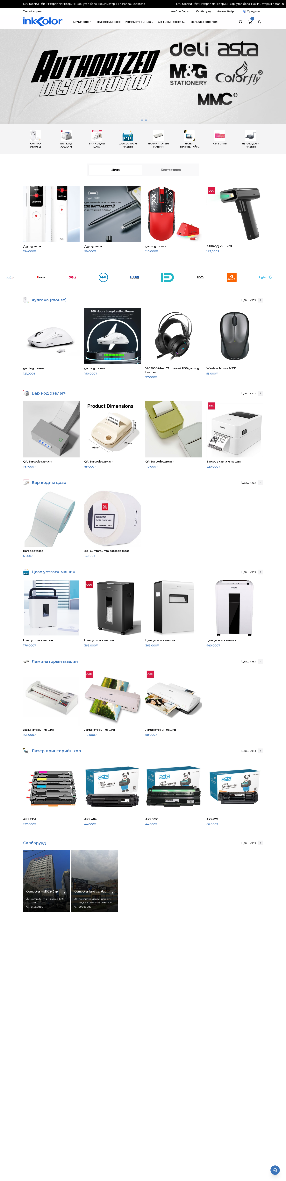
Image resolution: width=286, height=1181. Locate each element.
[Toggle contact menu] (275, 1170)
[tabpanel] (143, 220)
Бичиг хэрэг (82, 22)
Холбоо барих (180, 11)
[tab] (115, 170)
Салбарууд (203, 11)
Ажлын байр (225, 11)
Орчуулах (254, 11)
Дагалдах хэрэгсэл (204, 22)
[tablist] (143, 170)
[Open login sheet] (259, 21)
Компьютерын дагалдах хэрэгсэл (139, 22)
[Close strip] (283, 4)
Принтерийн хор (108, 22)
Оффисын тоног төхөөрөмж (172, 22)
